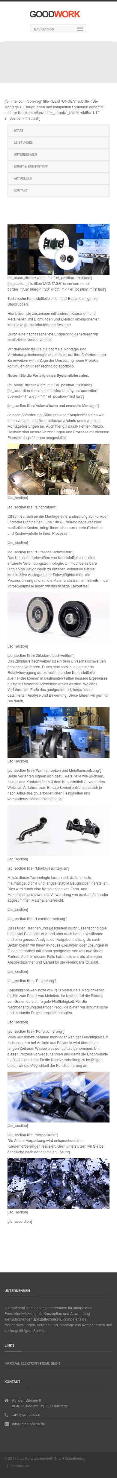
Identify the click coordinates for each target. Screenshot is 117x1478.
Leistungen (23, 142)
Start (18, 130)
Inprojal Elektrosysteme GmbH (32, 1363)
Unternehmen (25, 154)
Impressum (20, 1465)
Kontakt (21, 190)
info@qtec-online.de (28, 1423)
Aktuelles (23, 178)
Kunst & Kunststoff (31, 166)
